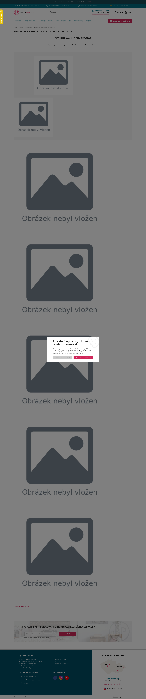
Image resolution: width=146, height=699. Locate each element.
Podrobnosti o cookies (76, 353)
